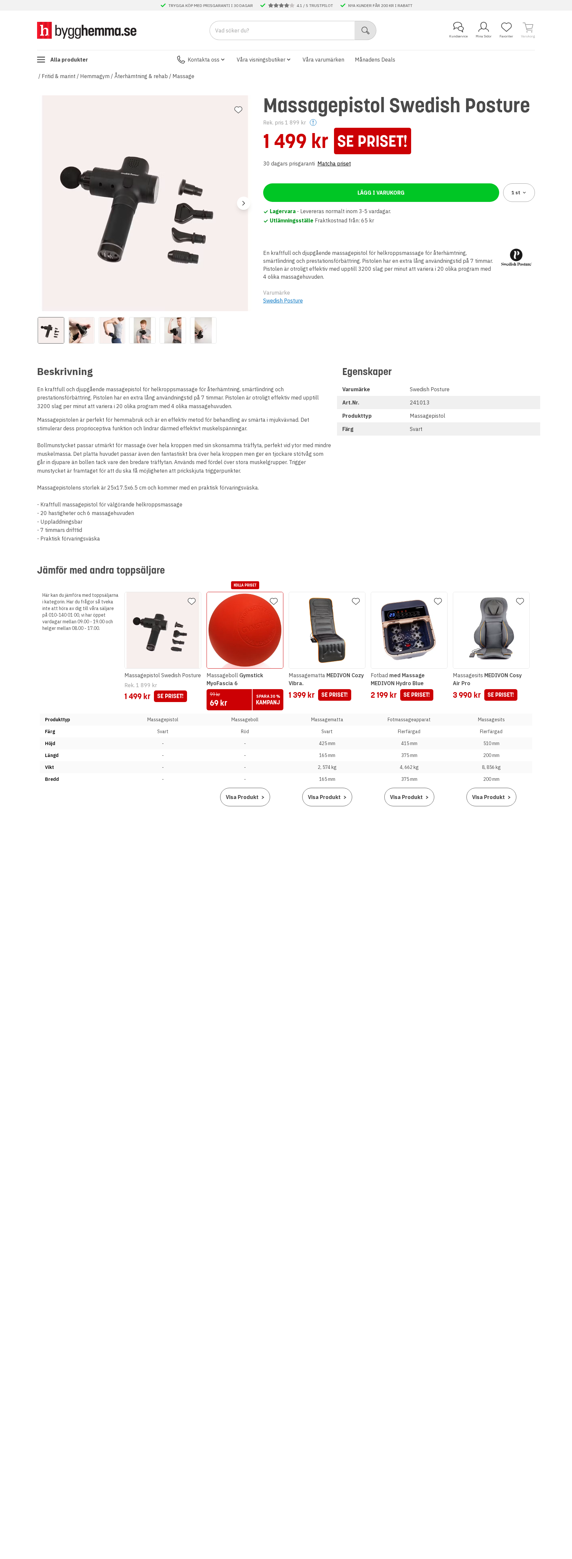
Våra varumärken (323, 59)
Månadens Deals (375, 59)
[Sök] (365, 30)
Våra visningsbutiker (261, 59)
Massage (183, 76)
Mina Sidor (484, 36)
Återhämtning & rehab (141, 76)
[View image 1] (51, 330)
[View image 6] (203, 330)
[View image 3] (112, 330)
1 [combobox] (515, 193)
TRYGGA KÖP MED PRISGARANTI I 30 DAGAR (210, 5)
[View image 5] (173, 330)
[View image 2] (81, 330)
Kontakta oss (203, 59)
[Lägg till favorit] (238, 110)
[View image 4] (142, 330)
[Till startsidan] (86, 30)
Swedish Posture (283, 300)
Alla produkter (69, 59)
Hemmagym (95, 76)
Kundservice (458, 36)
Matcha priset (334, 163)
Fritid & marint (58, 76)
